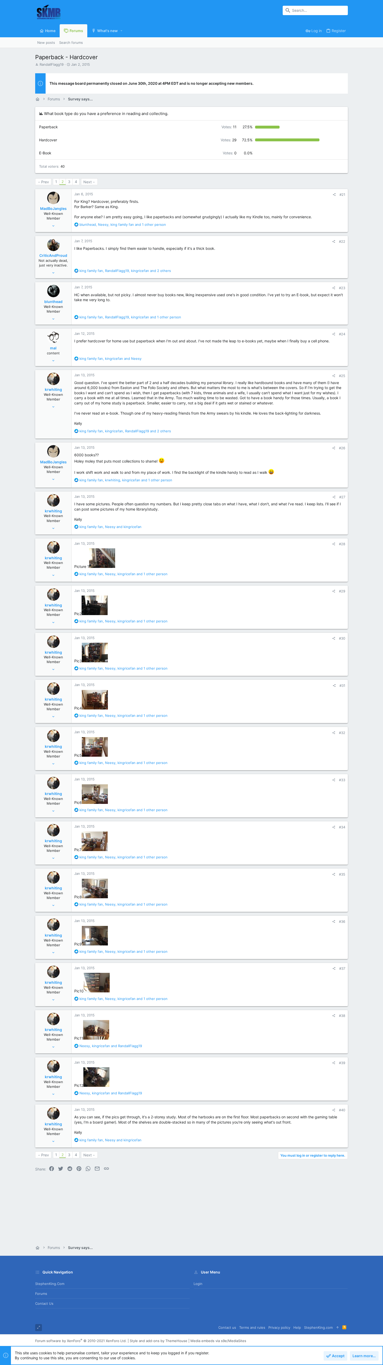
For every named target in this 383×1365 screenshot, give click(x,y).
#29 (342, 591)
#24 (342, 334)
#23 (342, 288)
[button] (121, 31)
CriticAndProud (53, 255)
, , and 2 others (125, 271)
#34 (342, 827)
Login (198, 1284)
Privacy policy (279, 1327)
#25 (342, 376)
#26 (342, 448)
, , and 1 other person (122, 224)
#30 (342, 638)
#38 (342, 1016)
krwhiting (53, 389)
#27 (342, 497)
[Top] (337, 1327)
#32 (342, 733)
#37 (342, 968)
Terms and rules (252, 1327)
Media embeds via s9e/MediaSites (218, 1341)
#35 (342, 874)
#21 (342, 194)
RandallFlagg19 (52, 64)
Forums (41, 1293)
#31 (342, 685)
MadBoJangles (53, 208)
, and (110, 358)
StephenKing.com (49, 1284)
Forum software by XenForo (81, 1341)
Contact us (44, 1303)
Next (87, 182)
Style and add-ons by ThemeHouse (158, 1341)
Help (297, 1327)
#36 (342, 921)
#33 (342, 780)
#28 (342, 544)
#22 (342, 241)
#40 (342, 1110)
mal (53, 348)
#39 (342, 1063)
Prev (45, 182)
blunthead (53, 301)
